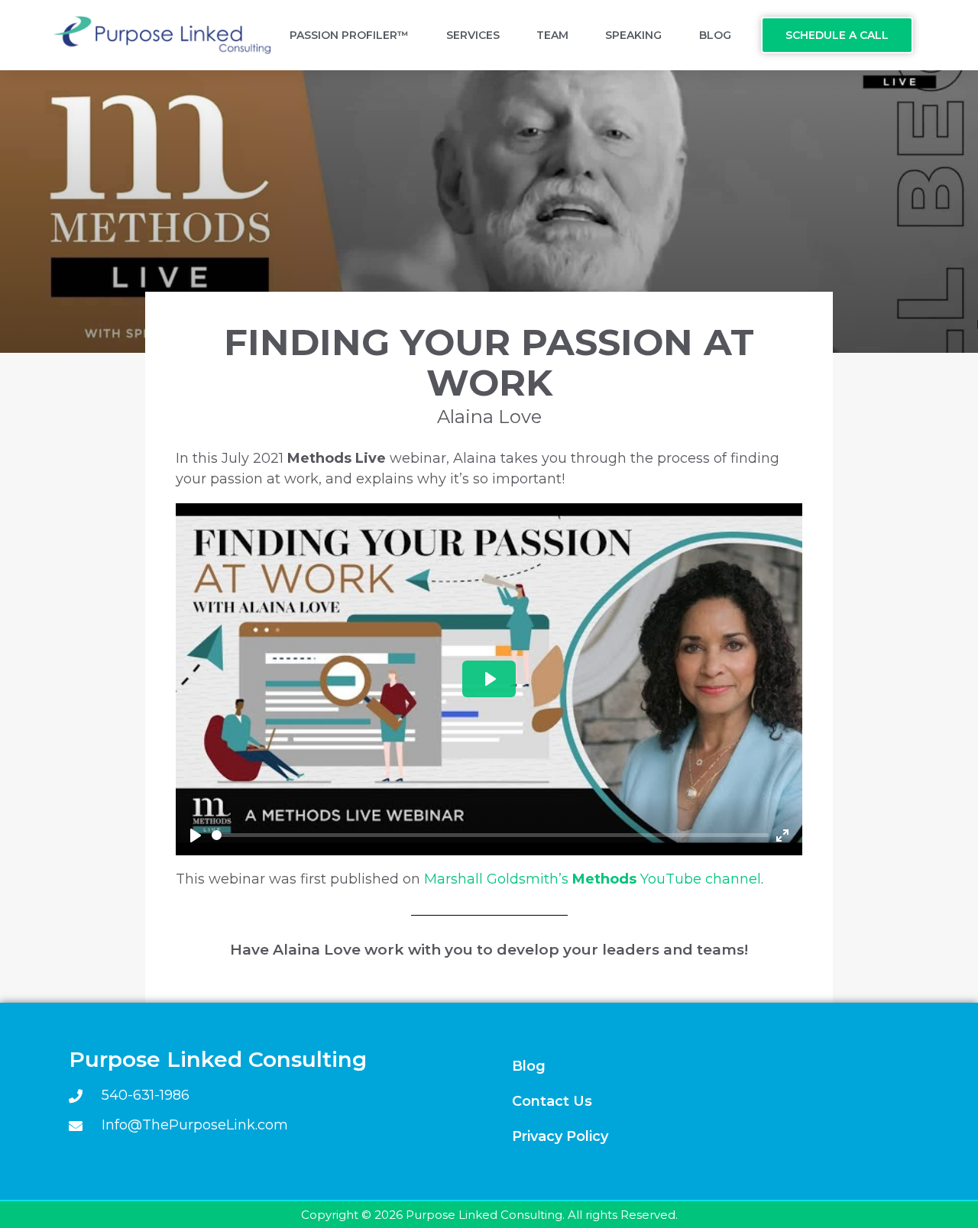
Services (473, 35)
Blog (715, 35)
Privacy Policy (560, 1136)
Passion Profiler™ (349, 35)
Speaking (633, 35)
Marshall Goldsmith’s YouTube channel (592, 879)
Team (552, 35)
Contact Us (552, 1101)
